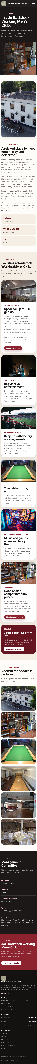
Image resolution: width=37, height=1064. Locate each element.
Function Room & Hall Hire (9, 1045)
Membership (5, 1042)
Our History (4, 1039)
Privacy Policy (5, 1060)
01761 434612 (5, 1004)
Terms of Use (14, 1060)
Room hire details (13, 348)
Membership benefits (14, 617)
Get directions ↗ (6, 1010)
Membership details (11, 963)
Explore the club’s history (22, 187)
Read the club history (14, 649)
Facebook (5, 993)
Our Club (4, 1036)
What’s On (4, 1033)
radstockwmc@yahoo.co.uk (9, 1007)
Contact (3, 1048)
